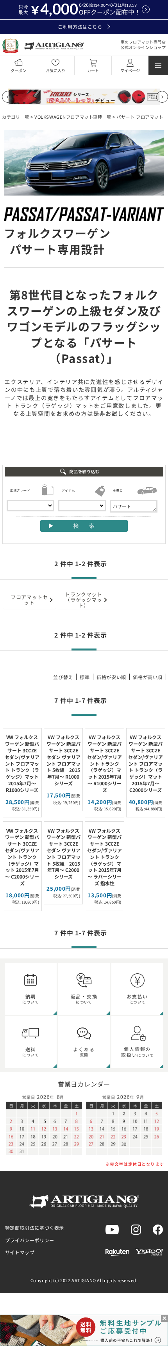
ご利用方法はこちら (80, 26)
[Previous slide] (8, 97)
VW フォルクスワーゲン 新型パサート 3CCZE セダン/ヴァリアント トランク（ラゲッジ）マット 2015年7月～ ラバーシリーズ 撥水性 (104, 856)
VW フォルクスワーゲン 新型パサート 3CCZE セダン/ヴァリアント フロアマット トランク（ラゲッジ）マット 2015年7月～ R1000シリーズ (22, 763)
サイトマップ (20, 1252)
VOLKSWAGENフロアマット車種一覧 (72, 117)
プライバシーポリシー (29, 1240)
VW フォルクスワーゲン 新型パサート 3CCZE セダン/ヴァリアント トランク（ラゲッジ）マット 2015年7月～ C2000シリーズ (22, 856)
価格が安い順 (111, 677)
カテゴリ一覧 (15, 117)
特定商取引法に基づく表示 (34, 1227)
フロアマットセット (29, 599)
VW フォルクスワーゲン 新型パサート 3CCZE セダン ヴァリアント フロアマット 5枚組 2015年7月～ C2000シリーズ (63, 853)
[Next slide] (162, 97)
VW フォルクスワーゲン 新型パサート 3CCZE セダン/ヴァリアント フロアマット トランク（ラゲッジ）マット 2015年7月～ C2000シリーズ (145, 763)
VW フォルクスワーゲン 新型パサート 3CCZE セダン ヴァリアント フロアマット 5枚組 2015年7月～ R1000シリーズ (63, 760)
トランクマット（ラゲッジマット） (83, 600)
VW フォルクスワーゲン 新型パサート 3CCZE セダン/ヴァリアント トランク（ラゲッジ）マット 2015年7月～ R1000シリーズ (104, 763)
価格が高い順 (148, 677)
